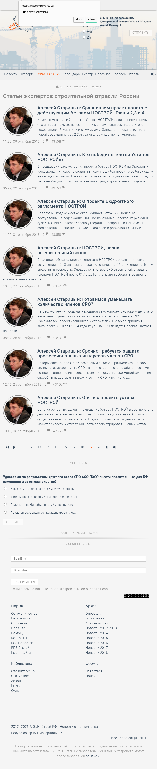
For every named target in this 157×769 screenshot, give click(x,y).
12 (31, 447)
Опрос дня (94, 613)
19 (91, 447)
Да (88, 37)
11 (22, 447)
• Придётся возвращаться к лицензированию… (42, 512)
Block (79, 19)
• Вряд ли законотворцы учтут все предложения (42, 496)
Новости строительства (79, 727)
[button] (153, 74)
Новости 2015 (97, 638)
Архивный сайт (98, 623)
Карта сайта (21, 653)
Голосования (96, 618)
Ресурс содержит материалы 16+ (37, 733)
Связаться (94, 671)
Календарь (71, 74)
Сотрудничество (24, 613)
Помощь (18, 633)
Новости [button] (11, 74)
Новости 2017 (97, 648)
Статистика (20, 676)
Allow (91, 19)
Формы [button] (92, 663)
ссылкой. (93, 756)
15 (56, 447)
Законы (17, 681)
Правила (18, 628)
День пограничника (34, 40)
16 (65, 447)
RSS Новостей (22, 643)
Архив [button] (91, 606)
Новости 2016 (97, 643)
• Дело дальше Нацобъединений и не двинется (41, 504)
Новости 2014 (97, 633)
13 (39, 447)
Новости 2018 (97, 653)
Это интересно (23, 671)
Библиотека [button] (22, 663)
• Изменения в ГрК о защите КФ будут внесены (41, 488)
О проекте (19, 623)
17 (74, 447)
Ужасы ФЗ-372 (49, 74)
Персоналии (21, 618)
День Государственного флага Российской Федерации (64, 50)
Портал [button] (17, 606)
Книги (16, 686)
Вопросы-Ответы (126, 74)
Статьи (65, 86)
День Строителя (37, 45)
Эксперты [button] (27, 74)
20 (99, 447)
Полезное (102, 74)
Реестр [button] (87, 74)
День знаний (37, 57)
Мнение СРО (78, 462)
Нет (89, 31)
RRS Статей (20, 648)
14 (48, 447)
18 (82, 447)
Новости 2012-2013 (101, 628)
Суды (15, 691)
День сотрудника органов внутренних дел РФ (57, 63)
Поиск (90, 676)
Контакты (19, 638)
